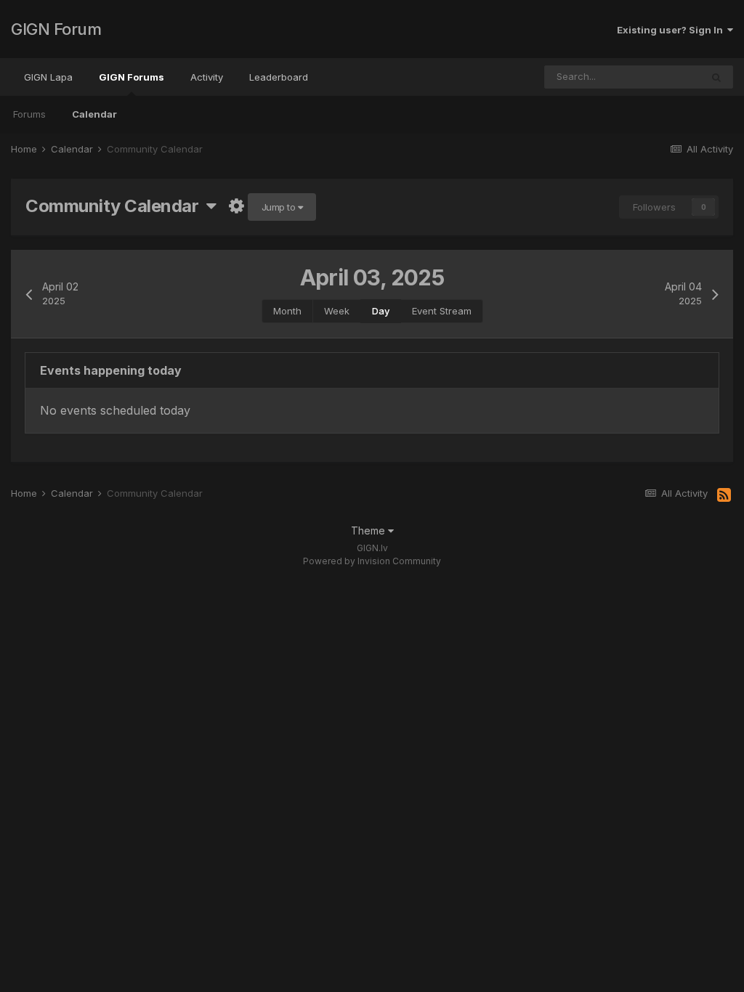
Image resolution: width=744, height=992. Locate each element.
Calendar (94, 114)
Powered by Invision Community (372, 561)
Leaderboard (278, 77)
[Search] (716, 77)
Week (336, 311)
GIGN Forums (131, 77)
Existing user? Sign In (672, 30)
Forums (29, 114)
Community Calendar (115, 205)
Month (287, 311)
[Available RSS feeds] (724, 495)
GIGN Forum (56, 29)
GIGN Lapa (48, 77)
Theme (369, 530)
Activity (206, 77)
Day (380, 311)
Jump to (280, 207)
